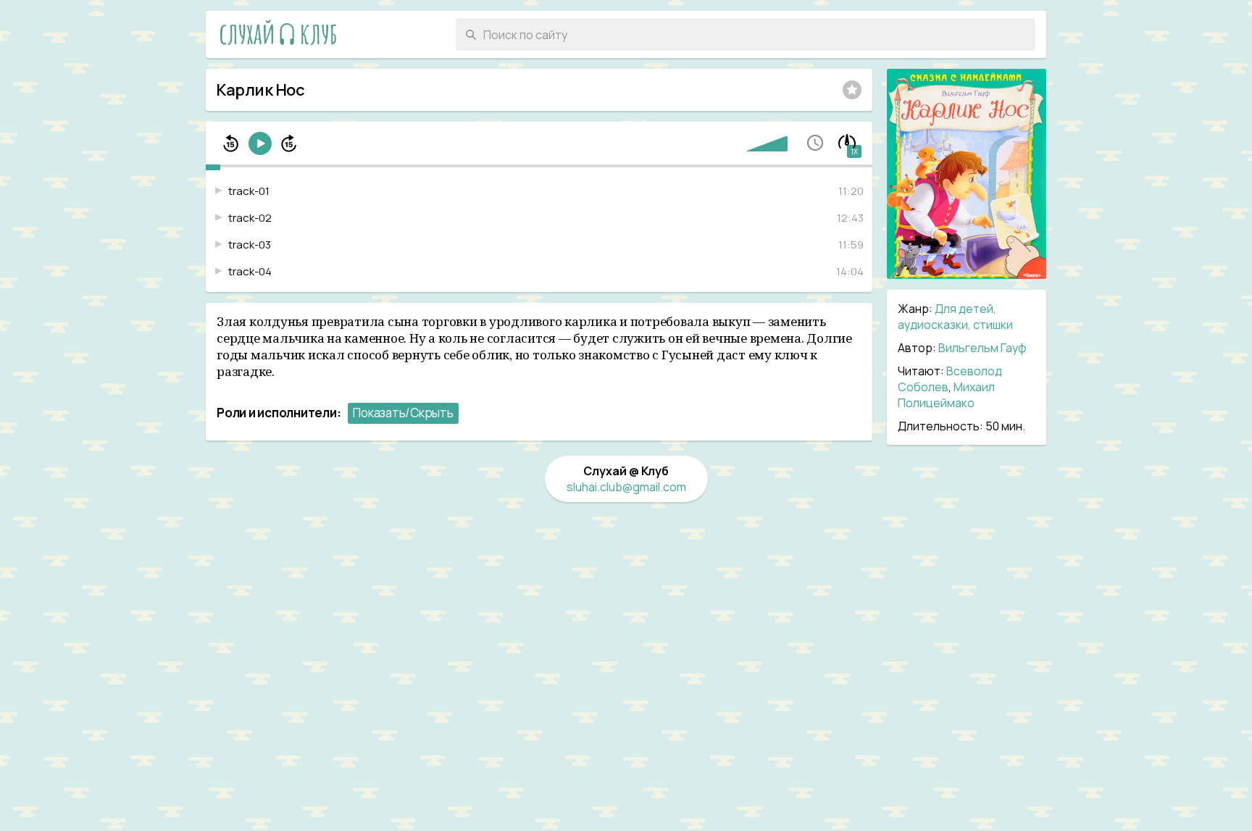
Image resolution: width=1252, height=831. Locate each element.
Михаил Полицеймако (946, 395)
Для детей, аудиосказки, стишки (955, 317)
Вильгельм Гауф (982, 348)
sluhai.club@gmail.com (626, 487)
